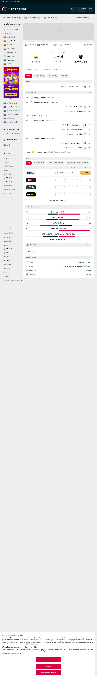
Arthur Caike (45, 116)
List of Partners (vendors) (11, 653)
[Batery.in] (31, 180)
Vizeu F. (37, 116)
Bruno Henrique (67, 148)
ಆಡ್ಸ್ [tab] (37, 69)
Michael (79, 111)
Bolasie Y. (50, 139)
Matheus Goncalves (66, 107)
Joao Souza (78, 148)
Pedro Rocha (39, 120)
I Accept (48, 660)
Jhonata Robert (40, 139)
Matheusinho (54, 102)
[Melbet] (31, 194)
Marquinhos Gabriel (41, 102)
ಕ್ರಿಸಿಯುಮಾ (36, 62)
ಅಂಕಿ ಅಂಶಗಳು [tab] (39, 76)
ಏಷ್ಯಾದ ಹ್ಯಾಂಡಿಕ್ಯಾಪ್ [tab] (55, 163)
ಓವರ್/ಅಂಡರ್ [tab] (39, 163)
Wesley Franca (76, 130)
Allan (80, 134)
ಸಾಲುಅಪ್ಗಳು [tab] (52, 76)
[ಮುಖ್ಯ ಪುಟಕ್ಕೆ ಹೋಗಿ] (19, 9)
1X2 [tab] (28, 163)
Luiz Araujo (78, 107)
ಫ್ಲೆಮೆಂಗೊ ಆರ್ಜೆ (80, 62)
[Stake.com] (31, 187)
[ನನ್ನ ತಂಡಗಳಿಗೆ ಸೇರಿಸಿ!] (30, 57)
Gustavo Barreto (51, 120)
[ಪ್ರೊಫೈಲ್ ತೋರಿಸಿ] (36, 57)
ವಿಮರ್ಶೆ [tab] (65, 76)
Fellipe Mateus (40, 98)
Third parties (35, 644)
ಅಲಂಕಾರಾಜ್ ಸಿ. (70, 111)
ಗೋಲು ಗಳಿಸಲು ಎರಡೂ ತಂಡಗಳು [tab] (77, 163)
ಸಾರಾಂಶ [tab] (28, 76)
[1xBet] (31, 173)
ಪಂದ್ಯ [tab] (29, 69)
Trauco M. (50, 98)
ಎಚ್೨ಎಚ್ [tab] (46, 69)
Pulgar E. (66, 143)
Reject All (48, 666)
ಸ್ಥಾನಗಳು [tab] (57, 69)
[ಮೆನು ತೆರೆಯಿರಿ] (90, 9)
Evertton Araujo (72, 134)
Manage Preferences (48, 672)
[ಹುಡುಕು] (72, 9)
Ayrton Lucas (66, 87)
